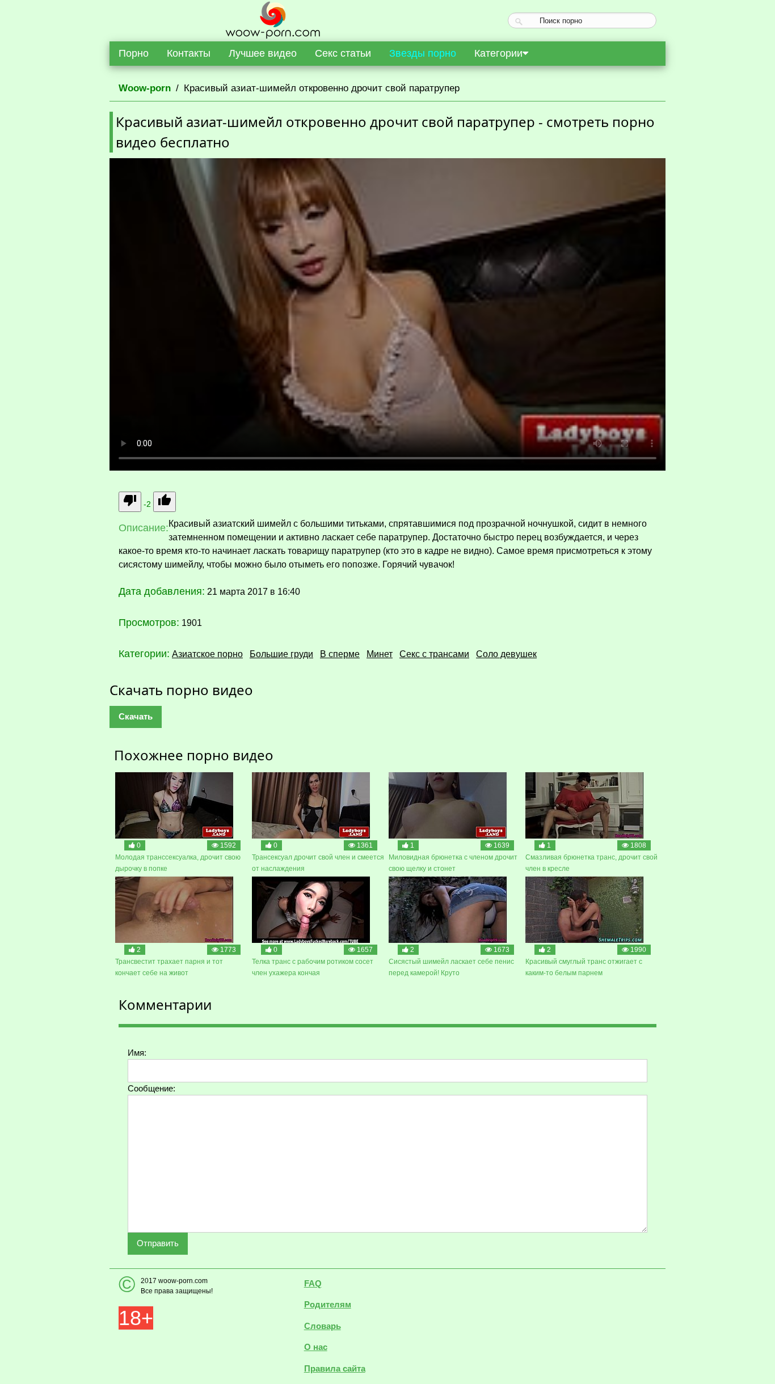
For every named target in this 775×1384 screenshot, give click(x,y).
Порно (134, 53)
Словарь (322, 1326)
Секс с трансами (434, 654)
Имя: (137, 1052)
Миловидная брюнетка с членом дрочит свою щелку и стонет (453, 863)
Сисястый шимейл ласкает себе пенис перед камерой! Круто (451, 967)
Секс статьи (343, 53)
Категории (498, 53)
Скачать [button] (136, 716)
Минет (380, 654)
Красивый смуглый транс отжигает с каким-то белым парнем (583, 967)
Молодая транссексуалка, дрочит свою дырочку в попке (178, 863)
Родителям (327, 1304)
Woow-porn (145, 88)
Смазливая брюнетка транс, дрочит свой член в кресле (591, 863)
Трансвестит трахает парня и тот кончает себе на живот (169, 967)
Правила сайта (334, 1368)
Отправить (158, 1243)
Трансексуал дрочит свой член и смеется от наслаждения (318, 863)
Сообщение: (151, 1088)
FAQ (313, 1283)
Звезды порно (422, 53)
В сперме (340, 654)
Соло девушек (506, 654)
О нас (315, 1347)
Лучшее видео (263, 53)
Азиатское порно (207, 654)
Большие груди (281, 654)
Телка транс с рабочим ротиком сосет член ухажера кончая (312, 967)
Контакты (188, 53)
